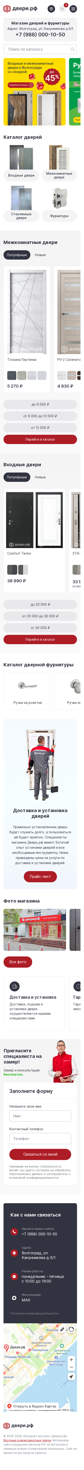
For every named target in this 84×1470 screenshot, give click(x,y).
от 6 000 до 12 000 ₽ (40, 416)
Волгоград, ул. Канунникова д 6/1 (39, 1255)
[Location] (51, 9)
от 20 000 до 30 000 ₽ (40, 616)
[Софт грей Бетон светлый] (78, 570)
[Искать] (72, 49)
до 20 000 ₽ (40, 604)
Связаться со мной (40, 1154)
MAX (26, 1300)
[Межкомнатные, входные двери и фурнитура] (21, 8)
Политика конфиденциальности (34, 1313)
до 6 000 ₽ (40, 404)
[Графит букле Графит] (12, 570)
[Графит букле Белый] (23, 570)
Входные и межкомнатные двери (27, 1440)
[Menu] (73, 9)
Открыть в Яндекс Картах (34, 1406)
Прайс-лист (40, 876)
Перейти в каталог (40, 439)
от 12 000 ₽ (40, 427)
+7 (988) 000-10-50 (40, 35)
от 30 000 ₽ (40, 628)
